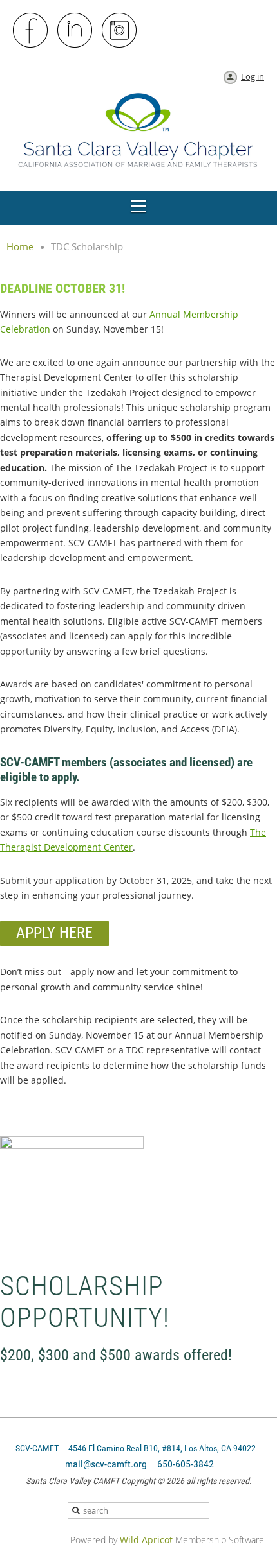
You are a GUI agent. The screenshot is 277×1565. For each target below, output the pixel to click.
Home (19, 246)
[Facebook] (31, 31)
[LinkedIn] (75, 31)
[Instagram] (120, 31)
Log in (252, 76)
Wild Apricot (146, 1540)
